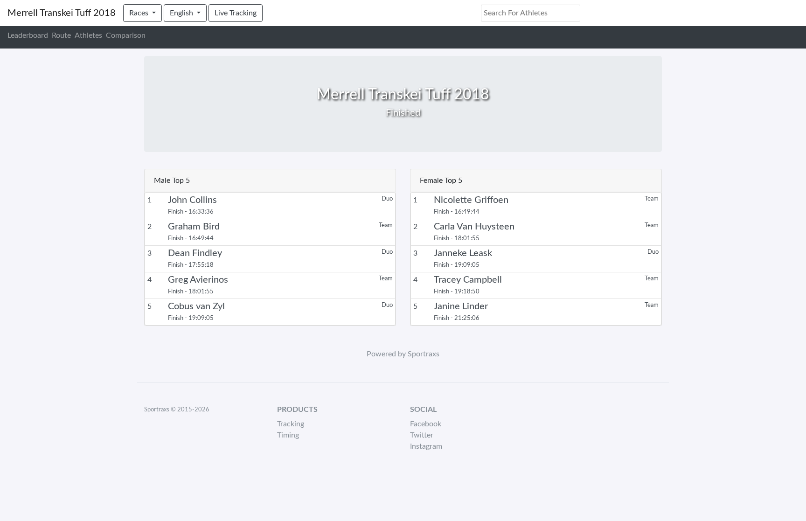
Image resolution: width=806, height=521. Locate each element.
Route (61, 35)
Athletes (88, 35)
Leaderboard (27, 35)
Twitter (421, 435)
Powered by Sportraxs (403, 354)
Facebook (425, 424)
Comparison (126, 35)
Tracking (290, 424)
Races (139, 13)
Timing (288, 435)
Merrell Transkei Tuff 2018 (61, 13)
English (182, 13)
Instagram (426, 446)
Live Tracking (236, 13)
